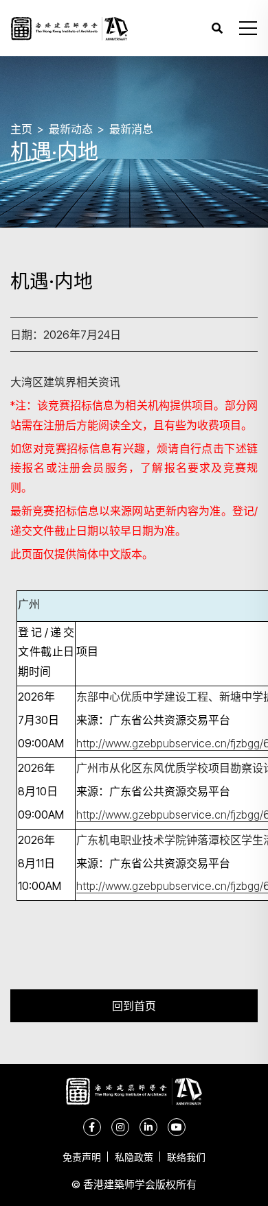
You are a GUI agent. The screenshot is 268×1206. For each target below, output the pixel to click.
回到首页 (134, 1005)
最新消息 (131, 129)
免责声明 (82, 1157)
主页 (21, 129)
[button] (248, 28)
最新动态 (71, 129)
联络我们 (186, 1157)
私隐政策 (134, 1157)
